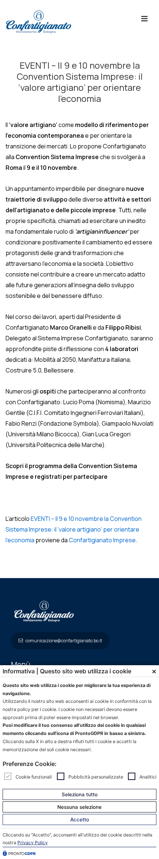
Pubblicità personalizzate (95, 776)
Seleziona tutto (80, 794)
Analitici (147, 776)
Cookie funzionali (34, 776)
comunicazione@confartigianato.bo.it (63, 641)
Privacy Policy (32, 842)
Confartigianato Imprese (102, 540)
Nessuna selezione (79, 807)
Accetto (79, 819)
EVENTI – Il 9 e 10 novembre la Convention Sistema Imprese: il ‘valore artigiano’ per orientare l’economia (74, 529)
